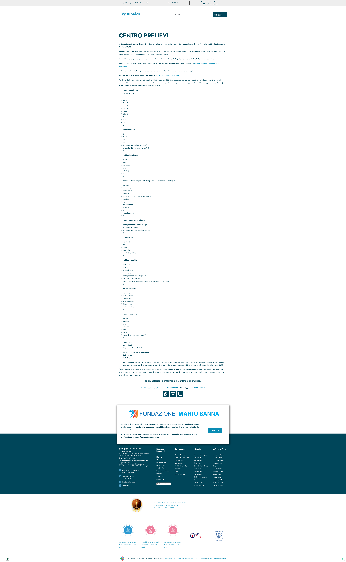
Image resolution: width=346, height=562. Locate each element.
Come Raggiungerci (182, 457)
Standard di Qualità (219, 480)
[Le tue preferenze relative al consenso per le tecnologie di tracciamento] (343, 559)
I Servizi (159, 457)
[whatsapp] (166, 394)
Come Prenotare (181, 455)
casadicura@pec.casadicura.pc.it (188, 558)
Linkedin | (217, 558)
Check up (197, 463)
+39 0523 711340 (128, 476)
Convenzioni (179, 460)
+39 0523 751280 (128, 479)
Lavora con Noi (218, 483)
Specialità (197, 457)
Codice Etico (217, 469)
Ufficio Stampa (180, 474)
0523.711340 (174, 3)
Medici (158, 460)
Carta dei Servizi (218, 460)
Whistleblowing (218, 485)
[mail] (173, 394)
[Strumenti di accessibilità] (7, 559)
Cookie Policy (161, 468)
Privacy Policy (161, 465)
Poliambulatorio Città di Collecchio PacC (200, 477)
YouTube (209, 558)
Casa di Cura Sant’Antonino (168, 75)
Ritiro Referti (198, 460)
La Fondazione (161, 462)
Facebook (203, 558)
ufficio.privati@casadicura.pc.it (211, 2)
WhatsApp (125, 485)
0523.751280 (172, 388)
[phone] (180, 394)
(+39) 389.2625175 (197, 388)
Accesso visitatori (200, 485)
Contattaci (178, 463)
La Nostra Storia (218, 455)
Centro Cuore (198, 483)
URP (176, 471)
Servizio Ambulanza (201, 466)
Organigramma (218, 457)
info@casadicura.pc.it (212, 4)
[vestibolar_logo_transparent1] (131, 8)
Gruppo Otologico (200, 455)
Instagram (223, 558)
